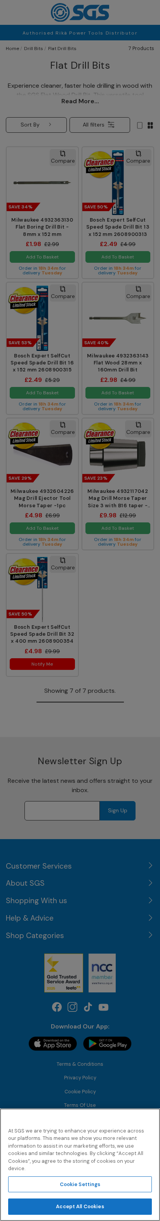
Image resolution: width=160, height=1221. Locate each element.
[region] (80, 1164)
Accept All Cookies (80, 1206)
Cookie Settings (80, 1184)
